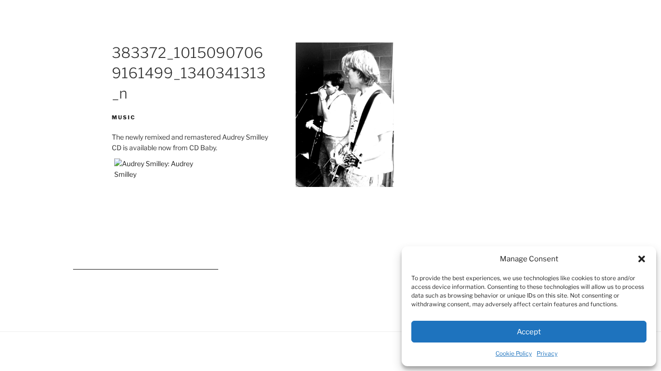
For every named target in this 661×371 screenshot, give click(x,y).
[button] (641, 259)
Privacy (547, 353)
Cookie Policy (514, 353)
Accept (529, 332)
